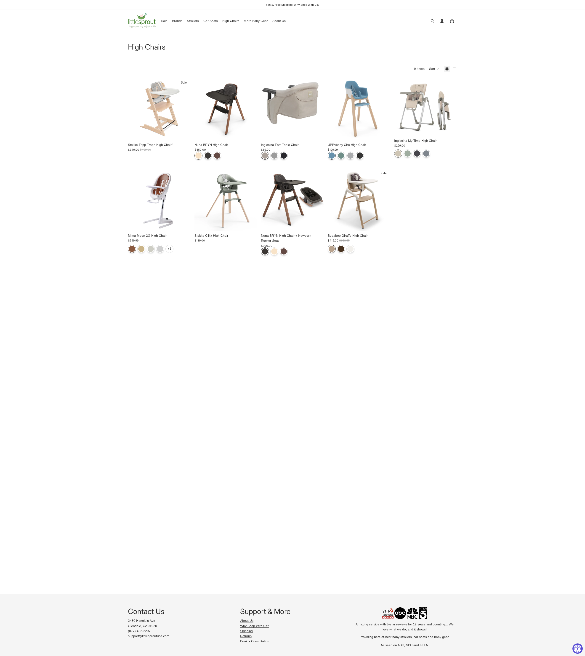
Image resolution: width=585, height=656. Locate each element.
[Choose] (184, 133)
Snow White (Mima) (151, 249)
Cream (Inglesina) (265, 156)
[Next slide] (184, 109)
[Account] (442, 21)
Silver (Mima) (160, 249)
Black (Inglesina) (284, 156)
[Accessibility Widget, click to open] (577, 648)
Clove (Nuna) (217, 156)
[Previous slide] (135, 109)
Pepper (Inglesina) (417, 153)
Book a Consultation (254, 641)
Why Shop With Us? (254, 626)
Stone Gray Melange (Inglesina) (274, 156)
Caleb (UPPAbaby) (332, 156)
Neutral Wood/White (332, 249)
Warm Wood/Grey (341, 249)
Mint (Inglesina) (408, 153)
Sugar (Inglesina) (426, 153)
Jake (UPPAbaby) (360, 156)
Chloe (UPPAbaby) (350, 156)
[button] (434, 69)
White (350, 249)
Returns (246, 636)
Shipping (246, 631)
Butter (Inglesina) (398, 153)
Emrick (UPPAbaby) (341, 156)
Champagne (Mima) (141, 249)
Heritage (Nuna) (198, 156)
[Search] (432, 21)
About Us (246, 620)
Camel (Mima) (132, 249)
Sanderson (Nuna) (208, 156)
